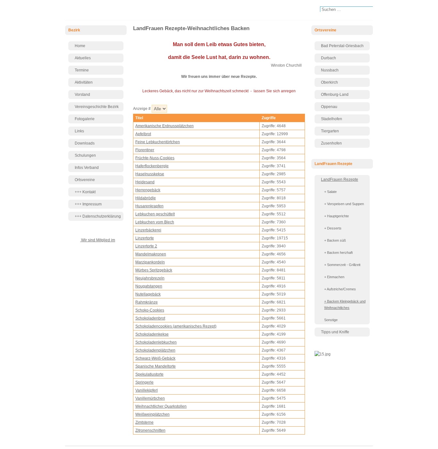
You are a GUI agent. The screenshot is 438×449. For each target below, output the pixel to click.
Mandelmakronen (150, 254)
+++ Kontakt (85, 192)
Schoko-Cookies (149, 310)
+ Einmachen (334, 277)
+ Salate (330, 192)
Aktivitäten (84, 82)
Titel (139, 118)
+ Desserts (332, 228)
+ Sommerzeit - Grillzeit (342, 265)
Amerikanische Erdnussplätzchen (164, 126)
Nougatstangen (148, 286)
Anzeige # (142, 108)
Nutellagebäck (148, 294)
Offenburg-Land (335, 94)
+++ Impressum (88, 204)
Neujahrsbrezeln (149, 278)
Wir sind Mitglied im (97, 240)
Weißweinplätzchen (152, 414)
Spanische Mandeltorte (155, 366)
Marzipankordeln (150, 262)
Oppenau (329, 106)
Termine (82, 70)
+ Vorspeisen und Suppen (344, 204)
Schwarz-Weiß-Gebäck (155, 358)
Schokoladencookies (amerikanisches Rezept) (175, 326)
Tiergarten (330, 131)
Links (79, 131)
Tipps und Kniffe (335, 332)
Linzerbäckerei (148, 230)
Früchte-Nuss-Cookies (154, 158)
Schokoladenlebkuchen (156, 342)
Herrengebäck (147, 190)
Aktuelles (83, 58)
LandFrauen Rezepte (339, 179)
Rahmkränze (146, 302)
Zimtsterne (144, 422)
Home (80, 46)
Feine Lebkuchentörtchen (157, 142)
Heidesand (145, 182)
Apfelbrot (143, 134)
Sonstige (331, 320)
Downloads (85, 143)
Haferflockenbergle (152, 166)
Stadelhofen (331, 119)
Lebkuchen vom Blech (154, 222)
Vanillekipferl (146, 390)
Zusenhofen (331, 143)
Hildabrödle (145, 198)
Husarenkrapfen (149, 206)
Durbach (328, 58)
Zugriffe (269, 118)
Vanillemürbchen (150, 398)
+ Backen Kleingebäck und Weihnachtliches (345, 304)
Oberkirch (329, 82)
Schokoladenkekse (152, 334)
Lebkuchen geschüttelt (155, 214)
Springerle (144, 382)
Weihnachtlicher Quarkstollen (161, 406)
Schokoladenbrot (150, 318)
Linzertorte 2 (146, 246)
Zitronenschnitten (150, 430)
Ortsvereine (85, 180)
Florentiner (144, 150)
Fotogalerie (85, 119)
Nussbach (330, 70)
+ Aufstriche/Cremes (340, 289)
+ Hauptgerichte (336, 216)
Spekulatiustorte (149, 374)
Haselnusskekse (149, 174)
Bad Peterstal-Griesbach (342, 46)
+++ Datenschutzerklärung (98, 216)
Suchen (316, 9)
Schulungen (85, 155)
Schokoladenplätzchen (155, 350)
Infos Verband (87, 167)
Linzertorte (144, 238)
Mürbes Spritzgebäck (153, 270)
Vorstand (82, 94)
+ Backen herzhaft (338, 252)
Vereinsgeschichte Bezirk (97, 106)
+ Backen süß (335, 240)
